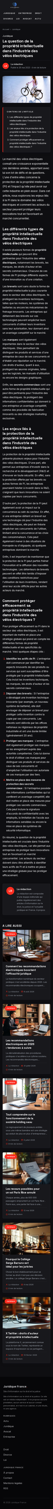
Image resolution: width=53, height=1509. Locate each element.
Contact (7, 1477)
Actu (38, 19)
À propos (40, 910)
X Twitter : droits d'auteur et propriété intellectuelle (22, 1335)
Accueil (6, 29)
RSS (5, 1488)
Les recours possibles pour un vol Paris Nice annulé (23, 1190)
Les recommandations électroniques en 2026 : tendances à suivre (20, 1044)
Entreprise (25, 13)
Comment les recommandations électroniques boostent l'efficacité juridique (26, 970)
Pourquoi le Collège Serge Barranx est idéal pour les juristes (19, 1263)
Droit (38, 13)
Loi (18, 19)
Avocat (27, 19)
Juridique (9, 13)
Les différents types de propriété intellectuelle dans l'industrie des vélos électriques (26, 120)
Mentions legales (12, 1483)
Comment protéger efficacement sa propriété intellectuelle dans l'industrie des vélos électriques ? (28, 143)
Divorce (8, 19)
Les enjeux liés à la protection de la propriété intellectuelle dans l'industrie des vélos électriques (28, 132)
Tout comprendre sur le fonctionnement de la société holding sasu (20, 1118)
